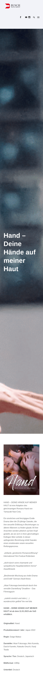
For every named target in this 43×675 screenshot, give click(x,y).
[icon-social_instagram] (29, 17)
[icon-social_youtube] (26, 17)
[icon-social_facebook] (21, 17)
